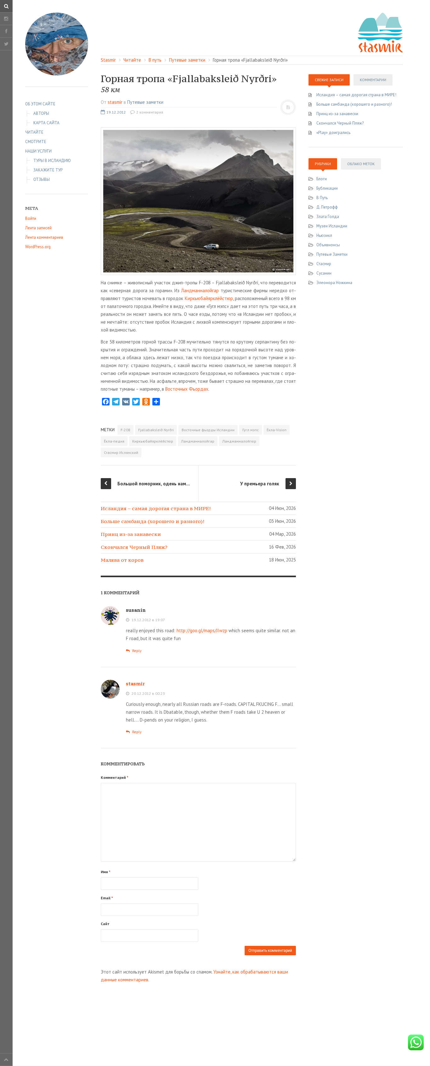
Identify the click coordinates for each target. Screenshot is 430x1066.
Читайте (34, 132)
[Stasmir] (56, 44)
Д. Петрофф (327, 207)
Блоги (321, 178)
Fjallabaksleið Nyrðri (156, 429)
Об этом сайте (40, 104)
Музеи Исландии (331, 226)
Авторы (41, 113)
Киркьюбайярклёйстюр (209, 298)
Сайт (105, 923)
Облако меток (361, 163)
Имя (105, 871)
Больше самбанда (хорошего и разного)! (152, 521)
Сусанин (323, 273)
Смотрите (35, 141)
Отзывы (41, 179)
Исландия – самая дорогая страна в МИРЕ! (156, 508)
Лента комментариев (44, 237)
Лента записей (38, 228)
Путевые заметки (145, 102)
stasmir (115, 102)
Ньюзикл (324, 235)
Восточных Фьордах (186, 389)
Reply (136, 650)
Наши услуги (38, 151)
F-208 (125, 429)
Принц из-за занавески (131, 534)
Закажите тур (48, 170)
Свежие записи (329, 79)
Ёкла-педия (114, 441)
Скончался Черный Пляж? (134, 547)
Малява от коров (122, 560)
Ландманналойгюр (239, 441)
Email (107, 898)
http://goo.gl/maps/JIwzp (202, 630)
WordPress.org (38, 246)
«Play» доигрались (333, 132)
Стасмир (323, 263)
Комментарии (373, 79)
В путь (322, 197)
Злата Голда (327, 216)
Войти (30, 218)
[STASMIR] (380, 32)
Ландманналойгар (200, 290)
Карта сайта (46, 123)
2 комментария (149, 112)
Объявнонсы (328, 245)
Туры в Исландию (52, 160)
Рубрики (323, 163)
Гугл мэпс (250, 429)
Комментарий (114, 777)
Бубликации (327, 188)
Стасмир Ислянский (121, 452)
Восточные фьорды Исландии (208, 429)
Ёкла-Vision (276, 429)
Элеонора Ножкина (334, 282)
